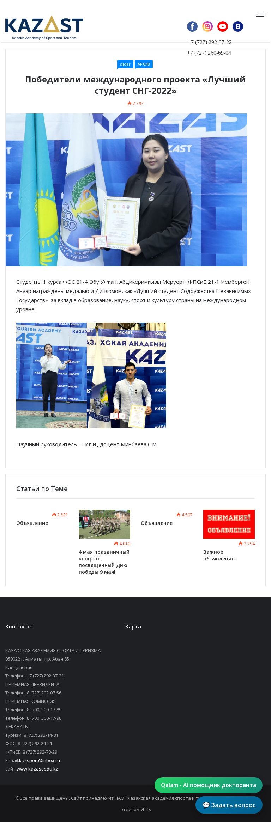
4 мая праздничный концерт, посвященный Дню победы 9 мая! (104, 561)
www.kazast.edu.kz (37, 769)
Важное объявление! (219, 555)
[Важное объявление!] (229, 524)
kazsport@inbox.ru (39, 760)
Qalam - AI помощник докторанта (208, 785)
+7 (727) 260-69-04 (209, 53)
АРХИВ (144, 64)
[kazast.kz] (38, 27)
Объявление (32, 523)
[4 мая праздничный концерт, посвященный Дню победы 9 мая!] (105, 524)
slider (125, 64)
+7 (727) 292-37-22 (210, 42)
